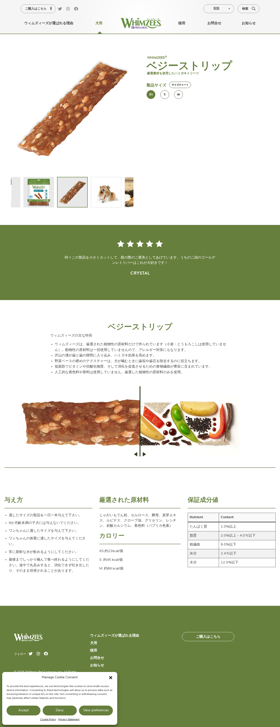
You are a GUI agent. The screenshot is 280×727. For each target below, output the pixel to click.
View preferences (96, 710)
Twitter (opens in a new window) (61, 9)
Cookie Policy (48, 719)
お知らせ (97, 665)
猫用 (93, 650)
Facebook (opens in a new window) (77, 9)
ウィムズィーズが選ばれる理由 (114, 635)
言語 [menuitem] (216, 8)
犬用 (93, 643)
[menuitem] (141, 23)
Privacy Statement (68, 719)
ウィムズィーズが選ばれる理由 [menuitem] (48, 23)
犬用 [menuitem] (98, 23)
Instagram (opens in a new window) (69, 9)
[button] (110, 677)
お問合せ (97, 658)
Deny (60, 710)
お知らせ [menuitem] (249, 23)
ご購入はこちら (208, 636)
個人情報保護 (100, 687)
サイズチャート (180, 85)
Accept (23, 710)
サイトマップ (100, 679)
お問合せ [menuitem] (214, 23)
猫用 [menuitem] (181, 23)
